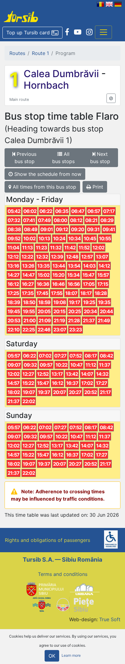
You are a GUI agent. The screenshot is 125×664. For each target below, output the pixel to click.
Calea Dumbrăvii (62, 74)
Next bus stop (100, 157)
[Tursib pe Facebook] (67, 32)
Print (97, 187)
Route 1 (40, 53)
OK (52, 656)
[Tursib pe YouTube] (78, 32)
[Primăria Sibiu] (44, 589)
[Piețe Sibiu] (75, 604)
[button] (32, 33)
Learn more (71, 655)
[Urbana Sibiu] (84, 589)
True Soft (109, 619)
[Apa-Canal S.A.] (41, 604)
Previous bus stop (26, 157)
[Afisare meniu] (103, 32)
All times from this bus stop (43, 187)
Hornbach (46, 85)
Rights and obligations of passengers (47, 540)
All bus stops (63, 157)
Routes (17, 53)
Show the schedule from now (47, 174)
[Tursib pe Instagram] (89, 32)
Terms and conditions (62, 574)
